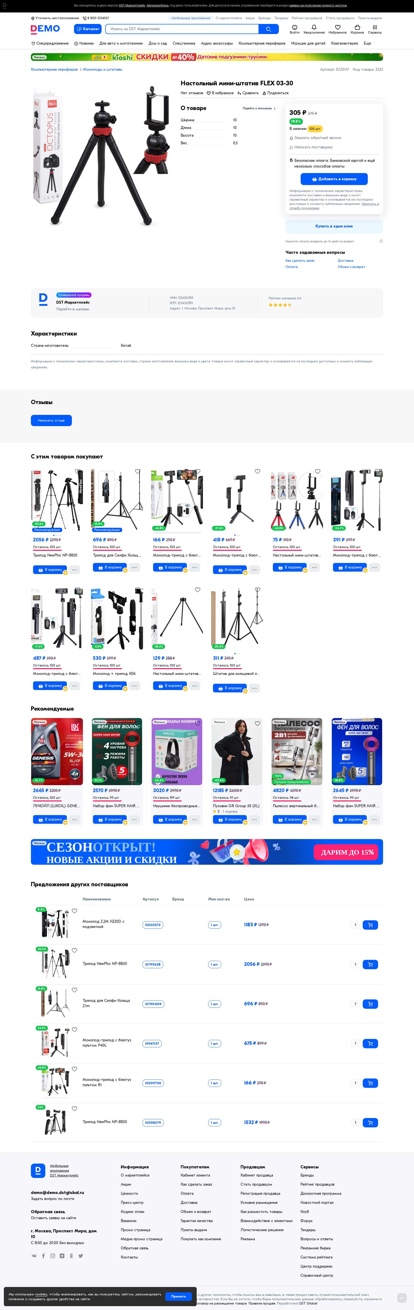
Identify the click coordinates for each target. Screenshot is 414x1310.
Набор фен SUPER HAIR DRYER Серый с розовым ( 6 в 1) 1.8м (357, 806)
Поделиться (277, 93)
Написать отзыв (51, 420)
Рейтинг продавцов (307, 18)
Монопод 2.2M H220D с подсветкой (103, 924)
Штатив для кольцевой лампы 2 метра (237, 674)
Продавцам (253, 1167)
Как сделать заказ (300, 261)
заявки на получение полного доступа (318, 5)
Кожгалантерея (344, 43)
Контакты (129, 1257)
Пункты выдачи (370, 18)
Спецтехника (184, 43)
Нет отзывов (192, 93)
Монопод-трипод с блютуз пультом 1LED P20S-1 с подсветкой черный (357, 555)
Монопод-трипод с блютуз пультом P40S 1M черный (237, 555)
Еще (367, 43)
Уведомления (314, 32)
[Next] (73, 961)
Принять (178, 1296)
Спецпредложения (52, 43)
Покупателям (195, 1167)
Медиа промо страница (141, 1239)
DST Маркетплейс (132, 5)
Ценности (129, 1193)
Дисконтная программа (320, 1193)
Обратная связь (48, 1211)
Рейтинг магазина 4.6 (285, 298)
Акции (250, 18)
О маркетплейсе (229, 18)
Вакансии (128, 1221)
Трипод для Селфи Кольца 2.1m (117, 555)
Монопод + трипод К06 (114, 674)
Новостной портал (317, 1202)
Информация (135, 1167)
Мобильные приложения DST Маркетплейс (64, 1170)
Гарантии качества (197, 1221)
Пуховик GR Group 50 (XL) (236, 806)
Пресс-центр (132, 1202)
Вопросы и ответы (316, 1239)
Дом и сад (158, 43)
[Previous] (37, 961)
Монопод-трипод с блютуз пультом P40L (107, 1043)
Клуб (304, 1212)
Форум (306, 1221)
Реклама (39, 57)
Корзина (357, 32)
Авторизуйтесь (158, 5)
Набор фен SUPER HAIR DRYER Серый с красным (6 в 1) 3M (117, 806)
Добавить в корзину (337, 179)
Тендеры (281, 18)
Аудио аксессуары (217, 43)
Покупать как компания (201, 1239)
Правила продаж (262, 1303)
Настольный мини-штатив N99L (177, 674)
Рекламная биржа (315, 1248)
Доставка (345, 261)
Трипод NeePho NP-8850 (55, 555)
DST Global (308, 1303)
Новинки (86, 43)
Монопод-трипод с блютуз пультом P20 (57, 674)
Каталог (91, 29)
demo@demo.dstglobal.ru (57, 1192)
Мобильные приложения (191, 18)
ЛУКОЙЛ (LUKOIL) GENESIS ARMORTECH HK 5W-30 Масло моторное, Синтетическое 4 (57, 806)
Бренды (265, 18)
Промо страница (135, 1230)
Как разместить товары (261, 1212)
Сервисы (375, 32)
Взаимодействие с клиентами (267, 1221)
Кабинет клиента (195, 1175)
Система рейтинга (316, 1257)
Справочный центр (316, 1275)
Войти (294, 32)
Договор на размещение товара (220, 1303)
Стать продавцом (340, 18)
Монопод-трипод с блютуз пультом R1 (177, 555)
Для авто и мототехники (121, 43)
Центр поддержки (316, 1266)
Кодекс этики (132, 1212)
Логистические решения (262, 1230)
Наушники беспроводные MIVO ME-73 (177, 806)
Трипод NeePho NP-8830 (105, 1122)
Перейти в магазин (72, 309)
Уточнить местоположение (57, 18)
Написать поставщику (313, 147)
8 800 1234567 (97, 18)
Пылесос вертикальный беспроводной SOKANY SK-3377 (297, 806)
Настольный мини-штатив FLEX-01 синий (297, 555)
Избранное (338, 32)
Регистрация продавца (260, 1193)
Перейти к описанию (258, 108)
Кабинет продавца (257, 1175)
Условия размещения (259, 1202)
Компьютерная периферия (262, 43)
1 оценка (229, 811)
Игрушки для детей (308, 43)
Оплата (292, 267)
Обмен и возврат (351, 267)
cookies (41, 1294)
